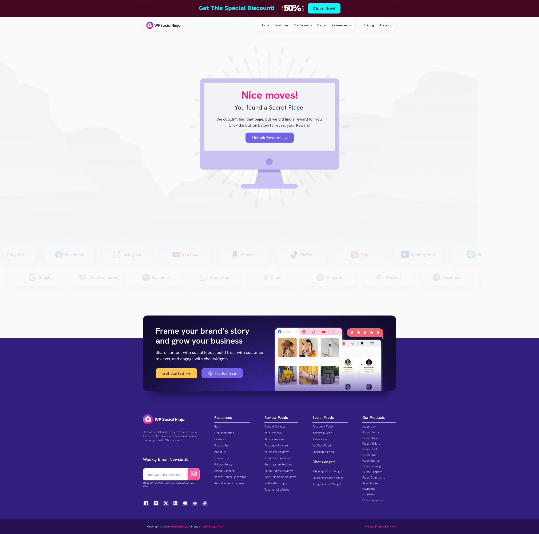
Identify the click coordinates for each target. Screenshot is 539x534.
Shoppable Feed (323, 452)
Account (385, 25)
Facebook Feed (322, 426)
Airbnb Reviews (274, 439)
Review (270, 417)
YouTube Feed (321, 445)
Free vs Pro (221, 445)
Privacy (391, 526)
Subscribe (193, 474)
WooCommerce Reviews (280, 477)
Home (264, 25)
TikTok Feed (320, 439)
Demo (321, 25)
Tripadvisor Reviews (277, 458)
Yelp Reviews (273, 433)
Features (281, 25)
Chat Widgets (323, 461)
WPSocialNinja (178, 526)
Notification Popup (276, 483)
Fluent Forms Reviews (278, 471)
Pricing (369, 25)
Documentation (224, 433)
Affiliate (369, 526)
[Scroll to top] (528, 516)
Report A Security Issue (229, 483)
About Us (220, 452)
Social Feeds (323, 417)
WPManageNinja (213, 526)
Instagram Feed (322, 433)
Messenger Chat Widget (327, 478)
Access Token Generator (230, 477)
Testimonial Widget (276, 489)
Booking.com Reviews (278, 464)
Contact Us (221, 458)
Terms (380, 526)
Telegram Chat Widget (326, 484)
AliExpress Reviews (276, 452)
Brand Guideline (224, 471)
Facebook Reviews (276, 445)
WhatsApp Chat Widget (327, 471)
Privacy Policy (223, 464)
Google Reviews (274, 426)
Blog (217, 426)
